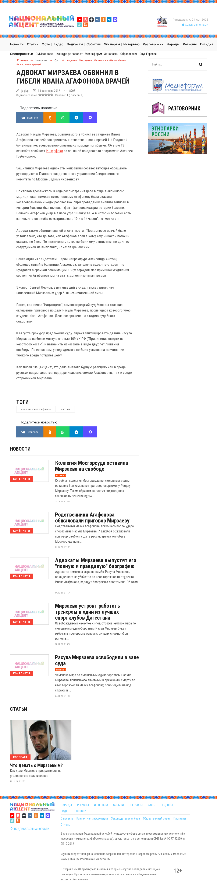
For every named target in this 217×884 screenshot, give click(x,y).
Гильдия (206, 44)
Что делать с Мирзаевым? (36, 765)
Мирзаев (65, 409)
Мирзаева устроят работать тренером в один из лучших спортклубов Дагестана (87, 612)
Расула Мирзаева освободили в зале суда (97, 660)
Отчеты (65, 824)
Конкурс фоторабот (70, 54)
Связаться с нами (196, 24)
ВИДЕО (65, 811)
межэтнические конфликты (36, 409)
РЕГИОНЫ (83, 805)
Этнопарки (111, 54)
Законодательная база (125, 818)
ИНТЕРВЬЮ (101, 805)
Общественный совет (156, 818)
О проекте (67, 818)
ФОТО (151, 805)
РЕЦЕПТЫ (167, 805)
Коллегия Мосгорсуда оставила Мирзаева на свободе (91, 466)
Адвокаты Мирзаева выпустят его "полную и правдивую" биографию (95, 563)
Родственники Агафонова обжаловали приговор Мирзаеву (92, 518)
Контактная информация (92, 818)
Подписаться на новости (31, 829)
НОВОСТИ (80, 811)
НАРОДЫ (66, 805)
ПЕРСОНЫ (137, 805)
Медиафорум (93, 54)
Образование (129, 54)
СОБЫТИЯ (119, 805)
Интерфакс (54, 151)
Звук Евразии (148, 54)
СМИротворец (45, 54)
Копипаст (20, 757)
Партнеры (180, 818)
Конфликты (21, 478)
